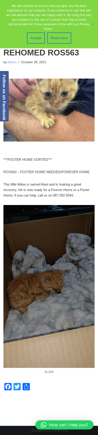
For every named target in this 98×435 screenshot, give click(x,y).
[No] (92, 24)
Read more (59, 38)
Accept (35, 38)
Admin (12, 62)
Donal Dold (60, 430)
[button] (64, 425)
